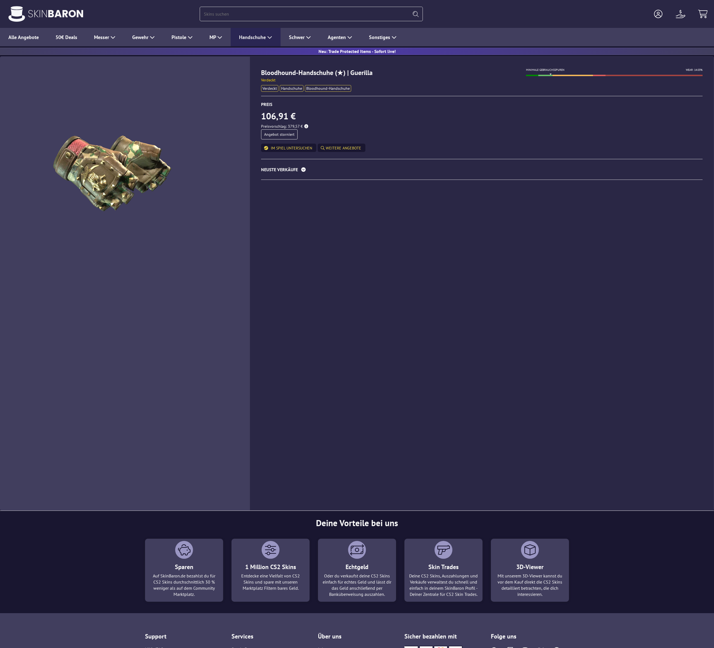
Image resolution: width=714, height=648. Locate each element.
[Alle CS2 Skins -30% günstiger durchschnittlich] (16, 14)
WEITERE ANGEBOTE (343, 148)
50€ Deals (66, 37)
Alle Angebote (23, 37)
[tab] (482, 171)
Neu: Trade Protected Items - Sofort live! (357, 51)
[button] (658, 14)
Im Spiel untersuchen (291, 148)
